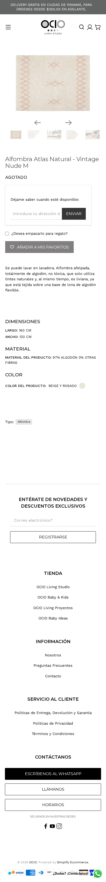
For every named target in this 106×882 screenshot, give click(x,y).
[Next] (68, 122)
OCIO (33, 862)
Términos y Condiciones (53, 734)
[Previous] (37, 122)
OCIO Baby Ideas (53, 618)
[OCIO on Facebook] (46, 828)
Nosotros (53, 655)
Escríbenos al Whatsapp (53, 773)
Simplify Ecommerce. (73, 862)
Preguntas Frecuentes (53, 665)
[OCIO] (53, 27)
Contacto (53, 676)
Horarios (53, 804)
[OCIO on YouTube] (52, 828)
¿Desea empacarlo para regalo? (39, 233)
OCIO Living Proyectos (53, 608)
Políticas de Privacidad (53, 723)
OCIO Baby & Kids (53, 597)
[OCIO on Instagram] (59, 828)
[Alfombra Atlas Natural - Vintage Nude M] (53, 83)
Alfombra (24, 421)
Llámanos (53, 789)
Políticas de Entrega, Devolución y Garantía (53, 713)
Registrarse (53, 537)
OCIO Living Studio (53, 587)
